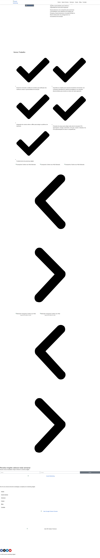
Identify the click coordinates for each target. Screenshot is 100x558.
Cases (76, 2)
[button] (50, 202)
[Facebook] (1, 550)
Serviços (72, 2)
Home (59, 2)
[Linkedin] (7, 550)
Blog (80, 2)
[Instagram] (4, 550)
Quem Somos (65, 2)
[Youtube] (10, 550)
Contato (85, 2)
